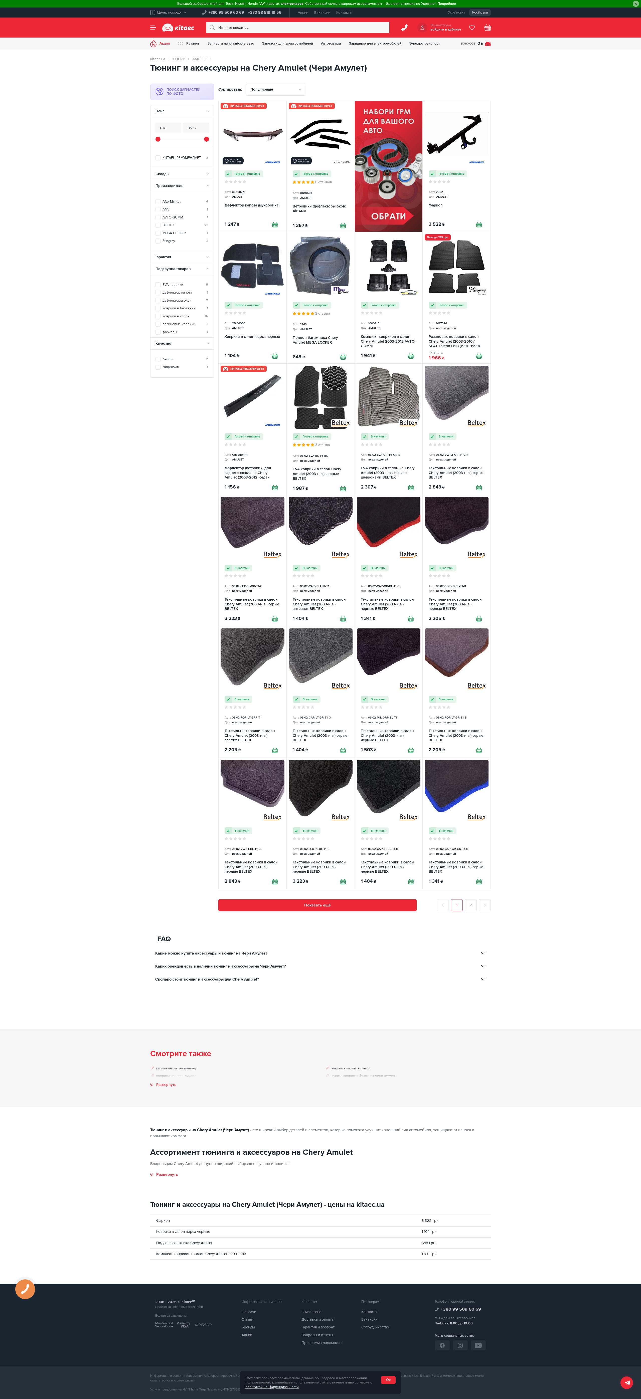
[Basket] (488, 28)
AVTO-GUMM (185, 217)
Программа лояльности (322, 1342)
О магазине (311, 1312)
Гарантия (163, 257)
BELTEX (185, 225)
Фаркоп (163, 1220)
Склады (162, 174)
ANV (185, 209)
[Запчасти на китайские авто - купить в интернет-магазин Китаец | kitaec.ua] (178, 28)
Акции (303, 12)
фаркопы (185, 332)
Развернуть (166, 1085)
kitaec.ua (157, 59)
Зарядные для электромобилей (375, 43)
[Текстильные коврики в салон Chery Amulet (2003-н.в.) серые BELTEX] (457, 429)
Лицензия (185, 367)
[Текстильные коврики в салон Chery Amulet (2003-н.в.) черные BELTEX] (389, 560)
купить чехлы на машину (176, 1068)
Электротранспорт (424, 43)
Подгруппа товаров (173, 269)
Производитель (169, 185)
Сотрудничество (375, 1327)
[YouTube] (478, 1345)
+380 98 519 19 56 (264, 12)
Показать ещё (317, 905)
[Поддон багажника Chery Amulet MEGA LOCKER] (321, 297)
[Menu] (153, 28)
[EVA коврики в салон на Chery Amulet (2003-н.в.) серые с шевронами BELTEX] (389, 429)
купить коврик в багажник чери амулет (363, 1076)
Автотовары (331, 43)
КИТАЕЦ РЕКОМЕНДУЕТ (185, 158)
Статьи (247, 1319)
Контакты (344, 12)
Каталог (193, 43)
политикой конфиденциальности (272, 1387)
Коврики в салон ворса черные (183, 1231)
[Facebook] (442, 1345)
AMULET (199, 59)
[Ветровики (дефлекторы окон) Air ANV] (321, 166)
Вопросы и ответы (317, 1335)
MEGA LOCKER (185, 233)
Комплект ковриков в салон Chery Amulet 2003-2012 (201, 1254)
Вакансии (322, 12)
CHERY (179, 59)
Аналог (185, 359)
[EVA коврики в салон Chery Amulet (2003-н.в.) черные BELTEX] (321, 429)
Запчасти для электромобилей (287, 43)
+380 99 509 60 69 (226, 12)
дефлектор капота (185, 292)
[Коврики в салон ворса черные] (252, 297)
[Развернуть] (164, 1175)
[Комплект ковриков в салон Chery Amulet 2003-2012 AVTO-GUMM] (389, 297)
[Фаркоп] (457, 166)
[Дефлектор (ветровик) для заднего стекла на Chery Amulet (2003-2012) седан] (252, 429)
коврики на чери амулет (176, 1076)
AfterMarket (185, 201)
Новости (249, 1312)
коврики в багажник (185, 308)
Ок (388, 1380)
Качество (163, 343)
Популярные (261, 89)
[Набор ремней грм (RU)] (389, 166)
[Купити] (274, 224)
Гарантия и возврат (318, 1327)
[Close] (636, 4)
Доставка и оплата (317, 1319)
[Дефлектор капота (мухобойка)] (252, 166)
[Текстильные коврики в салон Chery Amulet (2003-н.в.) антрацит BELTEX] (321, 560)
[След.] (485, 905)
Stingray (185, 241)
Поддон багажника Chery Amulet (184, 1243)
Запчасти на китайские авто (231, 43)
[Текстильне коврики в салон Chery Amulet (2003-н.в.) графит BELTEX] (252, 692)
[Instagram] (460, 1345)
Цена (160, 111)
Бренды (248, 1327)
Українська (456, 12)
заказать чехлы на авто (351, 1068)
